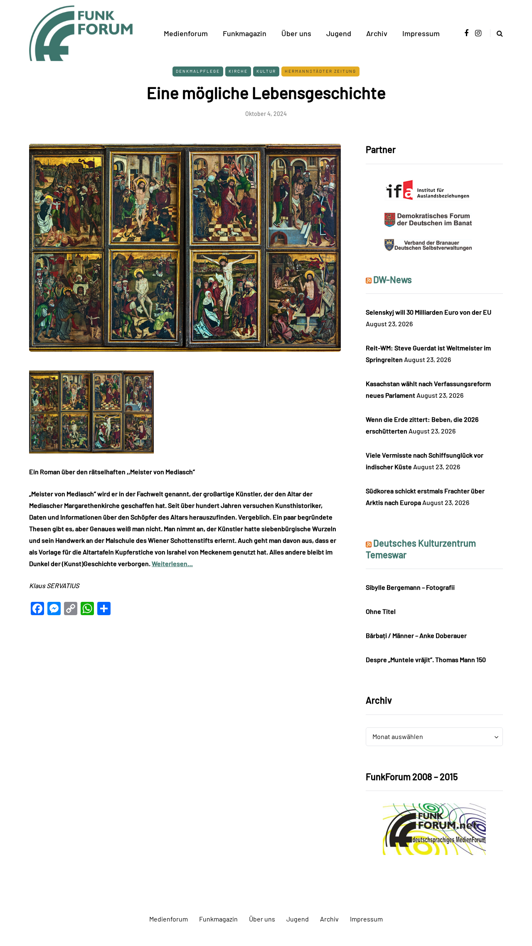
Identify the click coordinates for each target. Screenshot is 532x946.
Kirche (238, 71)
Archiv (376, 33)
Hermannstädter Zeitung (320, 71)
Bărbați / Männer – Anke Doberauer (416, 635)
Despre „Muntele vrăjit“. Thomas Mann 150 (426, 659)
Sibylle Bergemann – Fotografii (410, 587)
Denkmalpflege (198, 71)
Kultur (266, 71)
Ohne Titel (381, 611)
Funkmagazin (244, 33)
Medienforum (186, 33)
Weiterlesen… (172, 563)
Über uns (296, 33)
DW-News (392, 279)
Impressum (421, 33)
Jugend (338, 33)
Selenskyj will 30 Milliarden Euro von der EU (428, 312)
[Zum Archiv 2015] (434, 828)
